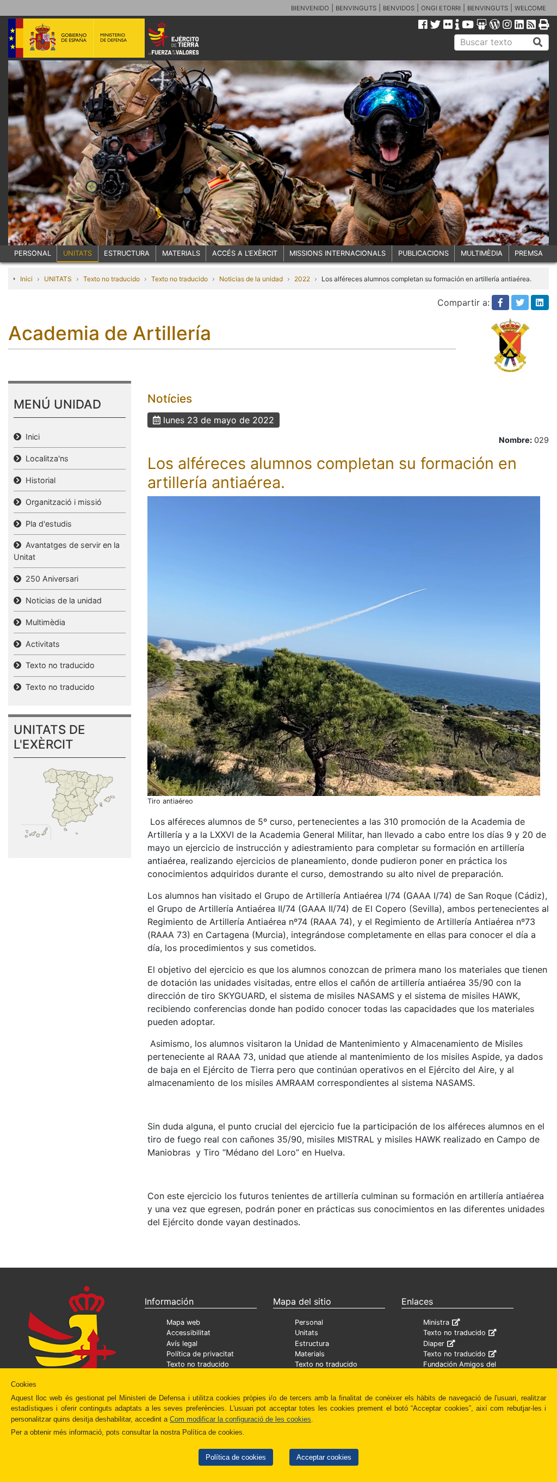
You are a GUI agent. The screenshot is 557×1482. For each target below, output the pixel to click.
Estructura (312, 1343)
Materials (310, 1354)
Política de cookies (236, 1457)
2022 (302, 279)
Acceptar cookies (323, 1457)
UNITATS (77, 253)
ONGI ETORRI (441, 8)
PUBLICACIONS (423, 253)
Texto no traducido (111, 279)
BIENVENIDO (310, 8)
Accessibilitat (188, 1333)
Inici (26, 279)
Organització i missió (61, 502)
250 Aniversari (49, 578)
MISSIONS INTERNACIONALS (337, 253)
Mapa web (183, 1322)
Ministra (436, 1322)
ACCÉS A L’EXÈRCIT (244, 253)
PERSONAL (32, 253)
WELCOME (530, 8)
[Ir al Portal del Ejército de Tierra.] (184, 37)
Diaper (433, 1343)
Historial (38, 480)
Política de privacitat (200, 1354)
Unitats (306, 1333)
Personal (309, 1322)
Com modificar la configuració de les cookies (240, 1419)
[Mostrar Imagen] (343, 645)
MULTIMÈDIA (482, 253)
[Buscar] (538, 42)
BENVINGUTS (356, 8)
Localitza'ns (45, 458)
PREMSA (529, 253)
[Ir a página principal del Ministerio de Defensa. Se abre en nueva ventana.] (76, 37)
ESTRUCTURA (127, 253)
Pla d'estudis (46, 523)
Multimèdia (43, 622)
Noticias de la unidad (251, 279)
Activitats (40, 644)
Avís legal (181, 1343)
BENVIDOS (398, 8)
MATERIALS (181, 253)
